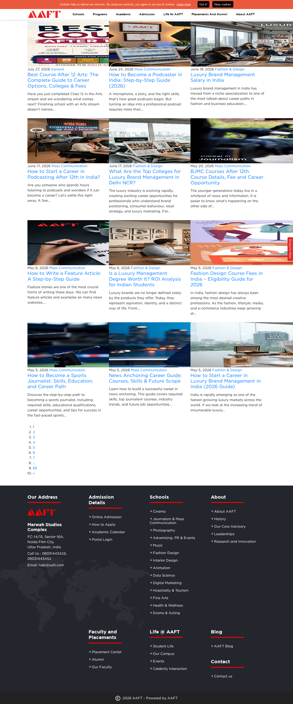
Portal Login (102, 539)
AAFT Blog (223, 646)
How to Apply (103, 524)
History (220, 519)
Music (158, 545)
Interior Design (165, 560)
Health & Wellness (168, 605)
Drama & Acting (166, 613)
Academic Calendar (108, 532)
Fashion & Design (230, 69)
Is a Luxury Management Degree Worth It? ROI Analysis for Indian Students (145, 279)
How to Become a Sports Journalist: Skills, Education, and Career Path (60, 381)
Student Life (163, 646)
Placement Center (107, 652)
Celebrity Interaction (170, 669)
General (57, 69)
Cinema (159, 511)
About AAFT (225, 511)
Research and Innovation (235, 541)
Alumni (98, 659)
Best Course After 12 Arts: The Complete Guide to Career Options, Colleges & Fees (62, 80)
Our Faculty (102, 667)
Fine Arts (160, 598)
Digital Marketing (167, 583)
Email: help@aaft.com (45, 565)
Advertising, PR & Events (174, 538)
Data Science (164, 575)
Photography (164, 530)
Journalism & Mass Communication (167, 521)
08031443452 (39, 558)
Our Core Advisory (230, 526)
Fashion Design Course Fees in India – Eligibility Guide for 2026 (226, 279)
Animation (161, 568)
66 (35, 468)
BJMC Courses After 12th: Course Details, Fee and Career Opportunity (226, 177)
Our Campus (163, 654)
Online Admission (107, 517)
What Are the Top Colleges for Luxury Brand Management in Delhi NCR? (145, 177)
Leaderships (224, 534)
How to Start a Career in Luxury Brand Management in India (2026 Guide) (225, 381)
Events (158, 661)
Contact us (223, 676)
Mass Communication (152, 69)
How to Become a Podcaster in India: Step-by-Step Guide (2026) (145, 80)
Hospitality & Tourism (170, 590)
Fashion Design (166, 553)
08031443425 (54, 553)
